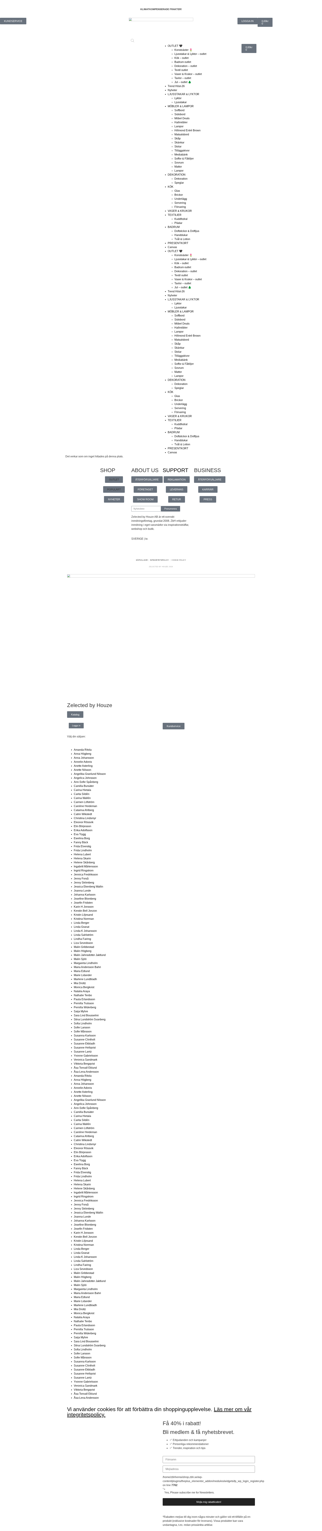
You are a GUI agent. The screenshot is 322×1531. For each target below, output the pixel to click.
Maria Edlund (82, 971)
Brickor (178, 194)
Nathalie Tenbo (83, 995)
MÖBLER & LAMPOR (181, 106)
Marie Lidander (83, 975)
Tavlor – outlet (182, 78)
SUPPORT (175, 470)
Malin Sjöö (80, 959)
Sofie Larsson (82, 1027)
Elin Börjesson (82, 826)
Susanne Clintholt (84, 1039)
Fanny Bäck (81, 842)
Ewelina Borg (82, 838)
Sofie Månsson (83, 1031)
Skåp (177, 138)
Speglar (179, 182)
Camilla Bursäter (84, 786)
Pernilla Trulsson (84, 1003)
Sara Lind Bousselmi (86, 1015)
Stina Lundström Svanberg (89, 1019)
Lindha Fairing (82, 938)
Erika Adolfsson (83, 830)
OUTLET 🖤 (175, 45)
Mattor (178, 166)
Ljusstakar (180, 102)
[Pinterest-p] (153, 551)
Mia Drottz (80, 983)
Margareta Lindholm (86, 963)
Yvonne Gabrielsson (86, 1055)
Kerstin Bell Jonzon (85, 910)
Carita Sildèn (81, 794)
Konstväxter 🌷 (183, 49)
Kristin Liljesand (83, 914)
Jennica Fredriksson (86, 874)
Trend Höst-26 (176, 86)
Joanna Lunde (82, 890)
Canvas (172, 247)
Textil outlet (181, 70)
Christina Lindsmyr (85, 818)
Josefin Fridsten (83, 902)
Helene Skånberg (84, 862)
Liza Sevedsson (83, 943)
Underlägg (180, 198)
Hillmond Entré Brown (187, 130)
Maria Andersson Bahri (87, 967)
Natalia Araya (82, 991)
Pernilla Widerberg (85, 1007)
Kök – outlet (181, 58)
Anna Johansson (84, 757)
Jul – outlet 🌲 (182, 82)
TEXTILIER (174, 214)
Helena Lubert (82, 854)
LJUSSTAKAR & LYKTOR (183, 94)
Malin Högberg (82, 951)
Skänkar (179, 142)
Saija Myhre (81, 1011)
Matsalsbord (181, 134)
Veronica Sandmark (85, 1059)
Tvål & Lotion (182, 239)
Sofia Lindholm (83, 1023)
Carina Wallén (82, 798)
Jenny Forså (81, 878)
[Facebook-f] (135, 551)
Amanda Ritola (83, 749)
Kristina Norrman (84, 918)
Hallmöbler (180, 122)
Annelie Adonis (83, 761)
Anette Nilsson (82, 769)
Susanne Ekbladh (84, 1043)
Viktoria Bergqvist (84, 1063)
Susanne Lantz (83, 1051)
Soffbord (179, 110)
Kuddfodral (180, 219)
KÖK (170, 186)
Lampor (178, 126)
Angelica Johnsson (85, 777)
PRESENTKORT (178, 243)
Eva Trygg (80, 834)
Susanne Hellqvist (85, 1047)
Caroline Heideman (85, 806)
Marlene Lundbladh (85, 979)
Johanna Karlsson (84, 894)
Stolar (177, 146)
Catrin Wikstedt (83, 814)
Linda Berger (81, 922)
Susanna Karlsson (85, 1035)
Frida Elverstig (82, 846)
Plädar (178, 223)
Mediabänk (181, 154)
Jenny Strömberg (84, 882)
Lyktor (177, 98)
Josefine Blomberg (85, 898)
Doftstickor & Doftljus (186, 231)
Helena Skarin (82, 858)
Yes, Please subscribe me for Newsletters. (189, 1492)
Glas (177, 190)
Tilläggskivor (182, 150)
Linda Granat (81, 926)
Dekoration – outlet (185, 66)
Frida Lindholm (83, 850)
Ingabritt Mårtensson (86, 866)
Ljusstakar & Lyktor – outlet (190, 53)
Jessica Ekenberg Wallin (88, 886)
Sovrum (179, 162)
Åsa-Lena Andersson (86, 1071)
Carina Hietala (82, 790)
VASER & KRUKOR (180, 210)
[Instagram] (144, 551)
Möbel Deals (182, 118)
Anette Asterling (83, 765)
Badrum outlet (182, 62)
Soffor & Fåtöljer (184, 158)
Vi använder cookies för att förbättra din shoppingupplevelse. (159, 1412)
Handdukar (181, 235)
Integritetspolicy (159, 560)
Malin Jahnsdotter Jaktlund (90, 955)
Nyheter (172, 90)
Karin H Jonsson (84, 906)
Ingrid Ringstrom (83, 870)
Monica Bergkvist (84, 987)
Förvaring (180, 206)
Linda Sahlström (83, 934)
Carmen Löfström (84, 802)
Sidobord (179, 114)
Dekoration (180, 178)
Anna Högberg (82, 753)
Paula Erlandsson (84, 999)
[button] (114, 479)
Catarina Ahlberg (84, 810)
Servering (180, 202)
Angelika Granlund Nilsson (90, 773)
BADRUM (174, 227)
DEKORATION (176, 174)
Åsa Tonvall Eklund (85, 1067)
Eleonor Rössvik (83, 822)
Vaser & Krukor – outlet (188, 74)
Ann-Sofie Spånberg (86, 782)
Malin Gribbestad (84, 947)
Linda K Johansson (85, 930)
